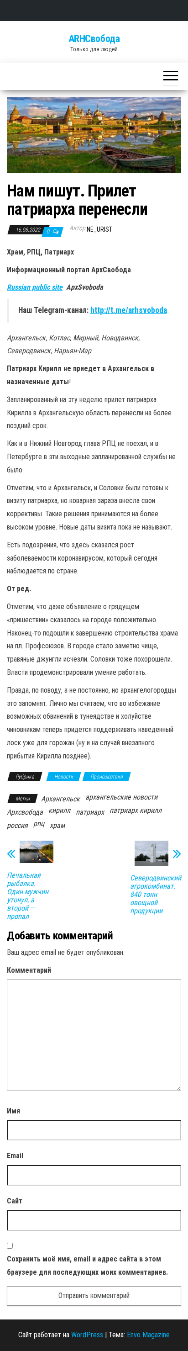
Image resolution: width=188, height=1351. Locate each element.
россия (17, 825)
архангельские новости (121, 797)
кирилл (59, 810)
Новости (63, 777)
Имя (13, 1111)
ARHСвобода (94, 38)
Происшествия (106, 777)
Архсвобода (25, 812)
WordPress (87, 1334)
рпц (38, 823)
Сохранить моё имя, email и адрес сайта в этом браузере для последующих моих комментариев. (87, 1266)
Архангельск (60, 799)
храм (57, 825)
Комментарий (29, 970)
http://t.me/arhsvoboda (128, 310)
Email (15, 1155)
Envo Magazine (148, 1334)
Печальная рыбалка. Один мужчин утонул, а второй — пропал (27, 896)
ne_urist (99, 229)
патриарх (90, 812)
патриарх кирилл (136, 810)
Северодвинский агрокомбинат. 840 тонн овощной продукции (155, 894)
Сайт (14, 1201)
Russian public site (35, 287)
